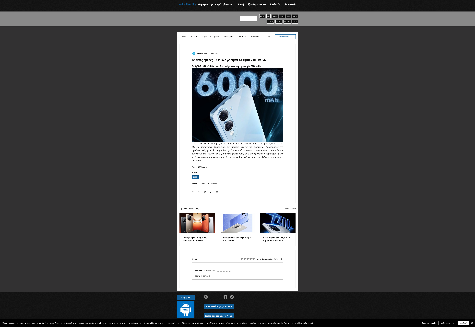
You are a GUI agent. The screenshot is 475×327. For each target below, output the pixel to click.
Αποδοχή (463, 323)
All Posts (182, 37)
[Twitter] (232, 297)
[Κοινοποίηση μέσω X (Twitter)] (199, 192)
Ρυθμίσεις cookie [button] (429, 323)
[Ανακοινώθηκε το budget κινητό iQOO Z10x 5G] (237, 223)
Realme (275, 16)
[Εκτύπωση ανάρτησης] (217, 192)
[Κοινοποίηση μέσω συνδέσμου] (211, 192)
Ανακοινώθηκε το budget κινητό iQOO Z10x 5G (237, 239)
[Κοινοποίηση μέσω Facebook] (193, 192)
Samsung (270, 21)
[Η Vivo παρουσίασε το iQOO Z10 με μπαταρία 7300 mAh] (278, 223)
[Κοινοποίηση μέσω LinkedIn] (205, 192)
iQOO (195, 177)
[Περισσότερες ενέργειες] (281, 53)
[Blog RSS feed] (206, 297)
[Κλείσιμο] (472, 323)
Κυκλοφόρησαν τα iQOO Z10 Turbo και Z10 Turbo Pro (194, 239)
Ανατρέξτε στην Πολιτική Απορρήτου (300, 323)
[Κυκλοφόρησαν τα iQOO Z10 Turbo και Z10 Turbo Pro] (197, 223)
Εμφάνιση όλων (290, 208)
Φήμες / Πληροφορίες (210, 37)
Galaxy (295, 21)
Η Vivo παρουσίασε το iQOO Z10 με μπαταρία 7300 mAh (276, 239)
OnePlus (279, 21)
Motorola (287, 21)
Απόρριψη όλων (447, 323)
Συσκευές (242, 37)
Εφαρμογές (255, 37)
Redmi (295, 16)
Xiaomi (262, 16)
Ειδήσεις (194, 37)
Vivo (268, 16)
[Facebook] (225, 297)
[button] (269, 37)
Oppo (288, 16)
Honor (282, 16)
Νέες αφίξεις (228, 37)
